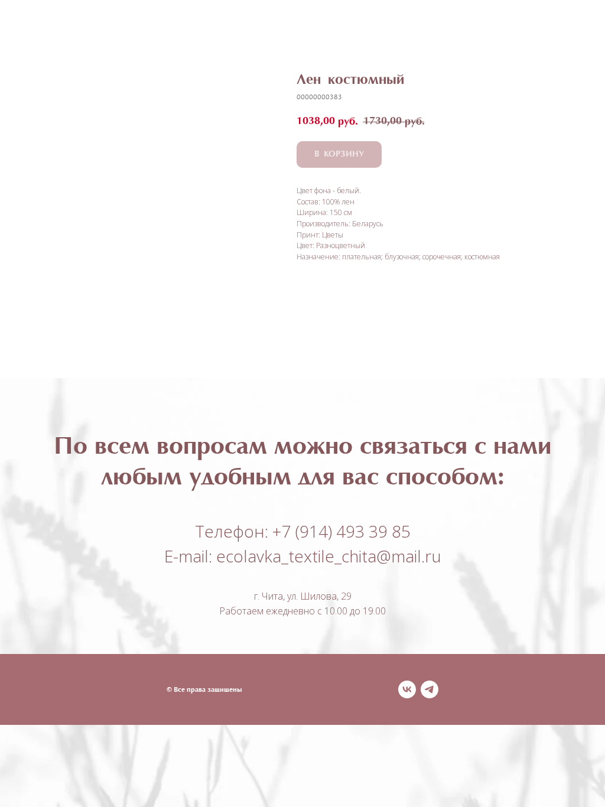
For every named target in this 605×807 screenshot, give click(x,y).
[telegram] (429, 689)
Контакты (375, 35)
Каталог (279, 24)
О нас (404, 24)
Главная (220, 24)
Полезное (347, 24)
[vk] (407, 689)
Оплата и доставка (285, 35)
